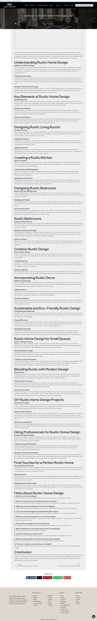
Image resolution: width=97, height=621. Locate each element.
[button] (31, 577)
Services (32, 5)
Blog (71, 5)
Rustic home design (19, 52)
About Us (58, 5)
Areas (50, 5)
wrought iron (69, 255)
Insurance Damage (42, 5)
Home (26, 5)
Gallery (66, 5)
